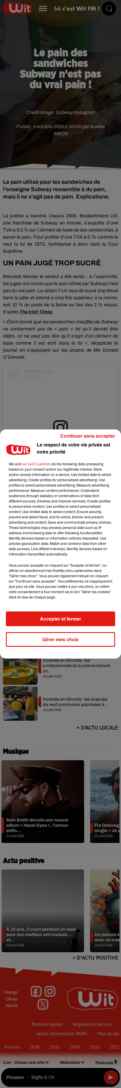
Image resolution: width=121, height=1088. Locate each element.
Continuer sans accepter (87, 435)
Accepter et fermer (60, 618)
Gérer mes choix (60, 639)
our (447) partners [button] (36, 463)
